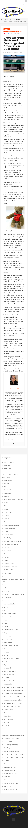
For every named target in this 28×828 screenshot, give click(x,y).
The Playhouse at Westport (12, 751)
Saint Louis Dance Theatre (12, 658)
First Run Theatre (9, 563)
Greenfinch (7, 585)
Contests (6, 522)
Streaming (7, 722)
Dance (6, 531)
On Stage (6, 623)
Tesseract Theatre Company (12, 738)
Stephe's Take (8, 713)
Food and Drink (8, 570)
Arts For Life (7, 490)
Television (7, 729)
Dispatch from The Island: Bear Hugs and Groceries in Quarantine (14, 43)
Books (6, 503)
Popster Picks (8, 639)
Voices (6, 780)
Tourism (6, 764)
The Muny (7, 748)
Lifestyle (6, 588)
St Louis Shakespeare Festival (12, 700)
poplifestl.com (9, 439)
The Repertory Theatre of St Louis (14, 754)
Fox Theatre (7, 573)
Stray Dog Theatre (9, 719)
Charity (6, 509)
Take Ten (6, 725)
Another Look (8, 480)
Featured (6, 557)
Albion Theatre (8, 465)
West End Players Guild (11, 783)
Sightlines (7, 665)
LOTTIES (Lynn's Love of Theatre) (14, 594)
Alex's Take (7, 468)
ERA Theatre (7, 551)
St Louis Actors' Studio (10, 681)
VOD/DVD (7, 776)
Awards (6, 496)
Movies (6, 607)
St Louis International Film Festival (14, 697)
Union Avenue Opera (10, 767)
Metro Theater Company (11, 601)
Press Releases (8, 642)
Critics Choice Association (11, 525)
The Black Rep (8, 741)
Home (5, 21)
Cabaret (6, 506)
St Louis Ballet (8, 684)
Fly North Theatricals (10, 567)
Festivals (6, 560)
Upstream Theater (9, 770)
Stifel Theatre (8, 716)
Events (6, 554)
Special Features (9, 674)
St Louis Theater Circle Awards (13, 706)
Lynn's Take (7, 597)
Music (5, 610)
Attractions (7, 493)
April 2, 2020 (18, 52)
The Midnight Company (11, 744)
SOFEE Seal (7, 668)
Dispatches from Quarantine (12, 31)
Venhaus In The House (10, 773)
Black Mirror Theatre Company (13, 499)
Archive (6, 483)
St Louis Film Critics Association (13, 687)
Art (5, 487)
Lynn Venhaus (9, 52)
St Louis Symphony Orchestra (13, 703)
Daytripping (7, 538)
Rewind (6, 655)
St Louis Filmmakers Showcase (13, 693)
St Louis (6, 677)
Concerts (6, 519)
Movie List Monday (9, 604)
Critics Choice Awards (10, 528)
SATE (5, 661)
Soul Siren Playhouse (10, 671)
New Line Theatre (9, 617)
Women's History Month (11, 789)
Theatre (6, 760)
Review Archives (9, 649)
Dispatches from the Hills (11, 544)
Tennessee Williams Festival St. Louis (13, 735)
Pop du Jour (7, 636)
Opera (6, 626)
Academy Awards (9, 462)
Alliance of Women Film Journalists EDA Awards (12, 476)
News (5, 620)
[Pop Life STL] (12, 12)
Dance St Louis (8, 535)
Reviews (6, 652)
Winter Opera (8, 786)
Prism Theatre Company (11, 645)
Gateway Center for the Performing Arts (13, 580)
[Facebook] (13, 444)
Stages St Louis (8, 709)
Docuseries (7, 547)
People (6, 633)
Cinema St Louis (8, 512)
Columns (6, 29)
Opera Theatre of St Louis (11, 629)
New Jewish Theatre (10, 613)
